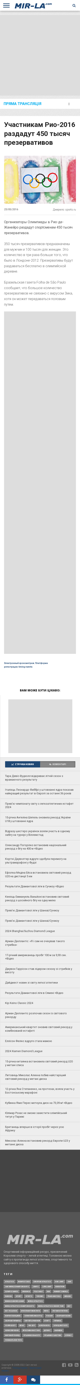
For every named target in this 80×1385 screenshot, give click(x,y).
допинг (47, 1330)
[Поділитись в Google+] (20, 1380)
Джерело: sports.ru (64, 209)
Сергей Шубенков (32, 1321)
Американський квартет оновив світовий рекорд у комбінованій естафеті (38, 1028)
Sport (18, 1296)
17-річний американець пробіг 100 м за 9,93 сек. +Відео (36, 956)
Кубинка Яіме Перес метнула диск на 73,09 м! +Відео (38, 1102)
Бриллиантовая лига (30, 1311)
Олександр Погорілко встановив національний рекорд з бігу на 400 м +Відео (35, 847)
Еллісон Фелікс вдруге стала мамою (28, 1041)
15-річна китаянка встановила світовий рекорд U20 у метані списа (39, 1063)
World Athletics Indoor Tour (51, 1306)
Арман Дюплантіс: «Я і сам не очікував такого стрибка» (35, 943)
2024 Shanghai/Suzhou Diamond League (30, 931)
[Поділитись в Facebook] (6, 1380)
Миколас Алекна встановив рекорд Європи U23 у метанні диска (37, 1142)
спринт (68, 1335)
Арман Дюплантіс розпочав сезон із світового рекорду (36, 1015)
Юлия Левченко (12, 1330)
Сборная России (64, 1316)
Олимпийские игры (33, 1316)
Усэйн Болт (10, 1325)
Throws (39, 1296)
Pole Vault (38, 1291)
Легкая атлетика (60, 1311)
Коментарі (59, 764)
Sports (28, 1296)
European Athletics (42, 1282)
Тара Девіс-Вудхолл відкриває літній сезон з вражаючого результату (34, 777)
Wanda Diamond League (14, 1301)
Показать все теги (13, 1340)
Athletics (9, 1282)
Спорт (47, 1321)
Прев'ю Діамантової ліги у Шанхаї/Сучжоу (32, 910)
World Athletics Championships (19, 1306)
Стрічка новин (24, 764)
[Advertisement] (40, 55)
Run (48, 1291)
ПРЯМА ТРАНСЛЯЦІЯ (22, 104)
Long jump (47, 1286)
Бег (69, 1306)
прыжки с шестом (52, 1335)
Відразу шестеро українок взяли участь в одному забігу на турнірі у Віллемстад (37, 833)
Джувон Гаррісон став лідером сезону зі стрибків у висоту (38, 970)
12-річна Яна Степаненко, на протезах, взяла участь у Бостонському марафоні (39, 1090)
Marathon (59, 1286)
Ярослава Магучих (31, 1330)
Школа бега (44, 1325)
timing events (25, 667)
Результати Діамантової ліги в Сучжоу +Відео (34, 886)
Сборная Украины (13, 1321)
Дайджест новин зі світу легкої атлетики (31, 982)
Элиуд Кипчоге (60, 1325)
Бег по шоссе (11, 1311)
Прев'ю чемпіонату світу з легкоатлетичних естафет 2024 (39, 805)
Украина (57, 1321)
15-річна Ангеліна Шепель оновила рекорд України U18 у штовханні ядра (38, 819)
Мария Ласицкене (12, 1316)
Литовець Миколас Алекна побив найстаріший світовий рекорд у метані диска (35, 1077)
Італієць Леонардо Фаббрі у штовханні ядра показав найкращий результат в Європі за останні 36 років (39, 791)
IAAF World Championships (17, 1286)
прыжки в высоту (31, 1335)
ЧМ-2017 (31, 1325)
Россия (49, 1316)
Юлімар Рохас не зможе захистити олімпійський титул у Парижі (36, 1114)
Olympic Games (11, 1291)
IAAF (69, 1282)
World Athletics (35, 1301)
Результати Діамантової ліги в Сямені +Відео (34, 993)
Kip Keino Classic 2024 (19, 1003)
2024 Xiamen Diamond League (23, 1051)
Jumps (36, 1286)
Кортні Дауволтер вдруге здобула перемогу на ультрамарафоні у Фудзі (35, 860)
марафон (58, 1330)
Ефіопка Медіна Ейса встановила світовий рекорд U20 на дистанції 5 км (38, 874)
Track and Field (53, 1296)
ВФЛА (46, 1311)
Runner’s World (61, 1291)
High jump (59, 1282)
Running (8, 1296)
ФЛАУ (22, 1325)
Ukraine (67, 1296)
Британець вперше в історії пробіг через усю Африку (34, 1128)
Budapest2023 (24, 1282)
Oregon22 (26, 1291)
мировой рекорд (12, 1335)
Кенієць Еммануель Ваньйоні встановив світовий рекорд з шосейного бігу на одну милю (37, 898)
